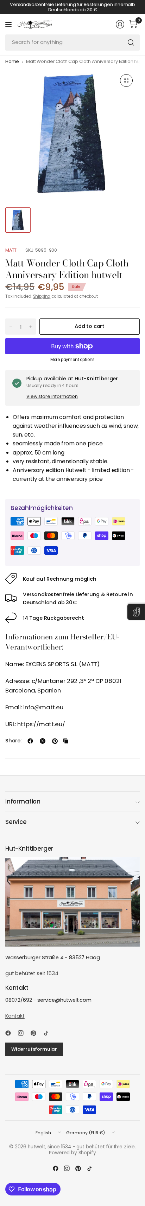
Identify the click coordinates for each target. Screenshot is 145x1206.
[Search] (131, 42)
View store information (52, 396)
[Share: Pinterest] (54, 741)
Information (22, 801)
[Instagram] (23, 1033)
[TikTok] (49, 1033)
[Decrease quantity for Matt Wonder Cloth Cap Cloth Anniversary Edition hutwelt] (11, 327)
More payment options (72, 359)
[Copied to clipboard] (65, 741)
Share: (13, 740)
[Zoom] (126, 80)
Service (16, 822)
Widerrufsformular (34, 1049)
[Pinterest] (36, 1033)
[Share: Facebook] (30, 741)
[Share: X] (42, 741)
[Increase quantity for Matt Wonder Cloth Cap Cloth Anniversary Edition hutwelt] (30, 327)
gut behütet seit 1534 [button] (31, 973)
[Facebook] (11, 1033)
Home (12, 61)
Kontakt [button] (15, 1015)
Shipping (42, 296)
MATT (11, 250)
